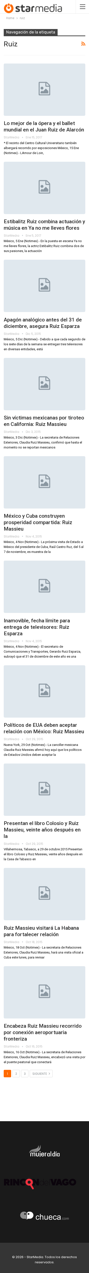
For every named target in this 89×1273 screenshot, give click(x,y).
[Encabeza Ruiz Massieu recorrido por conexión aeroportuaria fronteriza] (44, 992)
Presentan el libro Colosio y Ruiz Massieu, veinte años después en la (42, 829)
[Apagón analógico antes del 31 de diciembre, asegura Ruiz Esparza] (44, 286)
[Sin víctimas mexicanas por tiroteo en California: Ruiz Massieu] (44, 384)
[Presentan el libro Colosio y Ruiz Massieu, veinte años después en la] (44, 790)
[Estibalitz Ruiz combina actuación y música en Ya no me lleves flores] (44, 188)
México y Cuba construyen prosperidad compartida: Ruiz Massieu (38, 522)
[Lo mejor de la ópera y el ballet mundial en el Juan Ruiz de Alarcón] (44, 90)
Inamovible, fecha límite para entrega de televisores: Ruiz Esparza (37, 627)
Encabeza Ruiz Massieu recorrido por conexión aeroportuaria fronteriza (43, 1032)
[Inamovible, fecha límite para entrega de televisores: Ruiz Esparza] (44, 587)
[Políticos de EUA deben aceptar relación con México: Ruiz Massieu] (44, 691)
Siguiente (40, 1074)
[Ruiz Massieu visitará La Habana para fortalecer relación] (44, 894)
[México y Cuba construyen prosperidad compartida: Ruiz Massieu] (44, 482)
